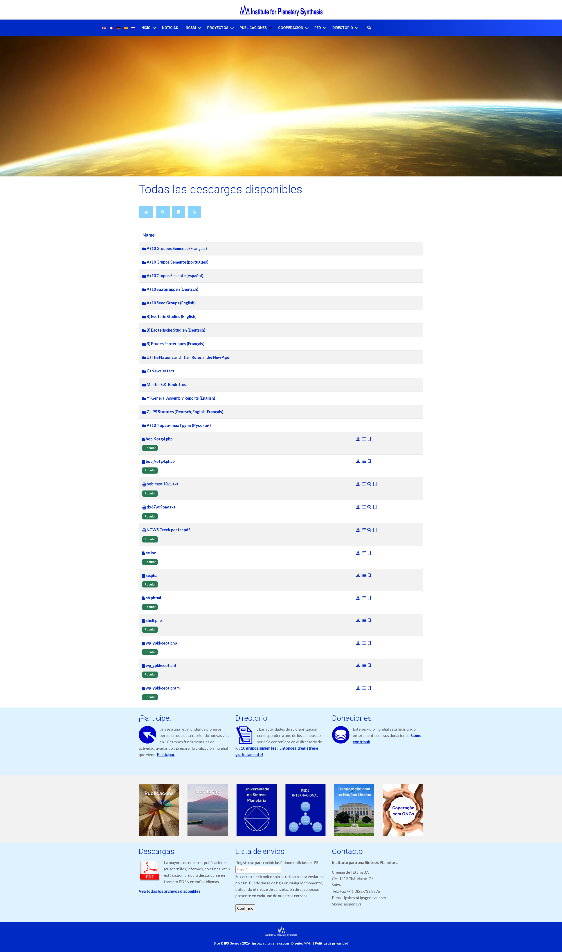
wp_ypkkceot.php (161, 643)
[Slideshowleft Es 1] (159, 810)
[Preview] (370, 483)
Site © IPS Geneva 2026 (232, 943)
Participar (166, 754)
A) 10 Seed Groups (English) (171, 302)
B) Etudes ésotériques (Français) (175, 343)
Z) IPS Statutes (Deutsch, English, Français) (184, 411)
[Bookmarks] (178, 212)
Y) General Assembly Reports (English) (180, 398)
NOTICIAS (170, 28)
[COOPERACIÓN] (307, 27)
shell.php (153, 620)
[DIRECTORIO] (356, 27)
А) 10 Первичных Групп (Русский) (178, 425)
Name (148, 235)
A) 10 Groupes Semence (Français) (176, 248)
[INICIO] (154, 27)
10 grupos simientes (258, 748)
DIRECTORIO (342, 28)
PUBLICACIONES (253, 28)
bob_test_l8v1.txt (162, 483)
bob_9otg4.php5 (160, 461)
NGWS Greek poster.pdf (168, 529)
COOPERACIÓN (290, 28)
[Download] (358, 438)
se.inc (150, 552)
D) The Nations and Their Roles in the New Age (187, 357)
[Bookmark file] (369, 438)
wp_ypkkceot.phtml (163, 688)
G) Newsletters (160, 370)
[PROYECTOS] (232, 27)
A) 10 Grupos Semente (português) (177, 262)
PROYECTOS (217, 28)
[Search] (163, 212)
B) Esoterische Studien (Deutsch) (175, 330)
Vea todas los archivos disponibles (169, 891)
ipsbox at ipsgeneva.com (270, 943)
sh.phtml (153, 597)
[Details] (364, 438)
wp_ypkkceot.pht (161, 665)
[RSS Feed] (194, 212)
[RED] (324, 27)
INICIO (145, 28)
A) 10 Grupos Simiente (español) (174, 275)
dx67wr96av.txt (160, 507)
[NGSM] (199, 27)
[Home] (146, 212)
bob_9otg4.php (159, 438)
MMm (307, 943)
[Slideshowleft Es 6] (403, 810)
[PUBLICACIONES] (270, 27)
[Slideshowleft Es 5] (354, 810)
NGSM (191, 28)
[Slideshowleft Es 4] (305, 810)
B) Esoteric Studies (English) (171, 316)
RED (317, 28)
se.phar (152, 575)
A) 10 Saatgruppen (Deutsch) (172, 289)
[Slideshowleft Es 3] (256, 810)
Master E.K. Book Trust (167, 384)
